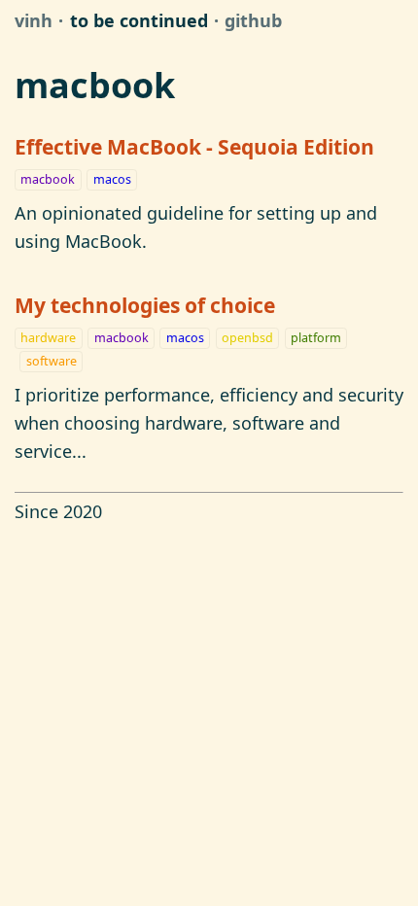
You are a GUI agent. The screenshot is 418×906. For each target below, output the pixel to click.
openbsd (247, 338)
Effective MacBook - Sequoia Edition (194, 146)
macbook (47, 179)
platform (316, 338)
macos (112, 179)
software (51, 361)
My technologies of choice (145, 305)
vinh (33, 20)
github (253, 20)
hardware (48, 338)
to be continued (139, 20)
